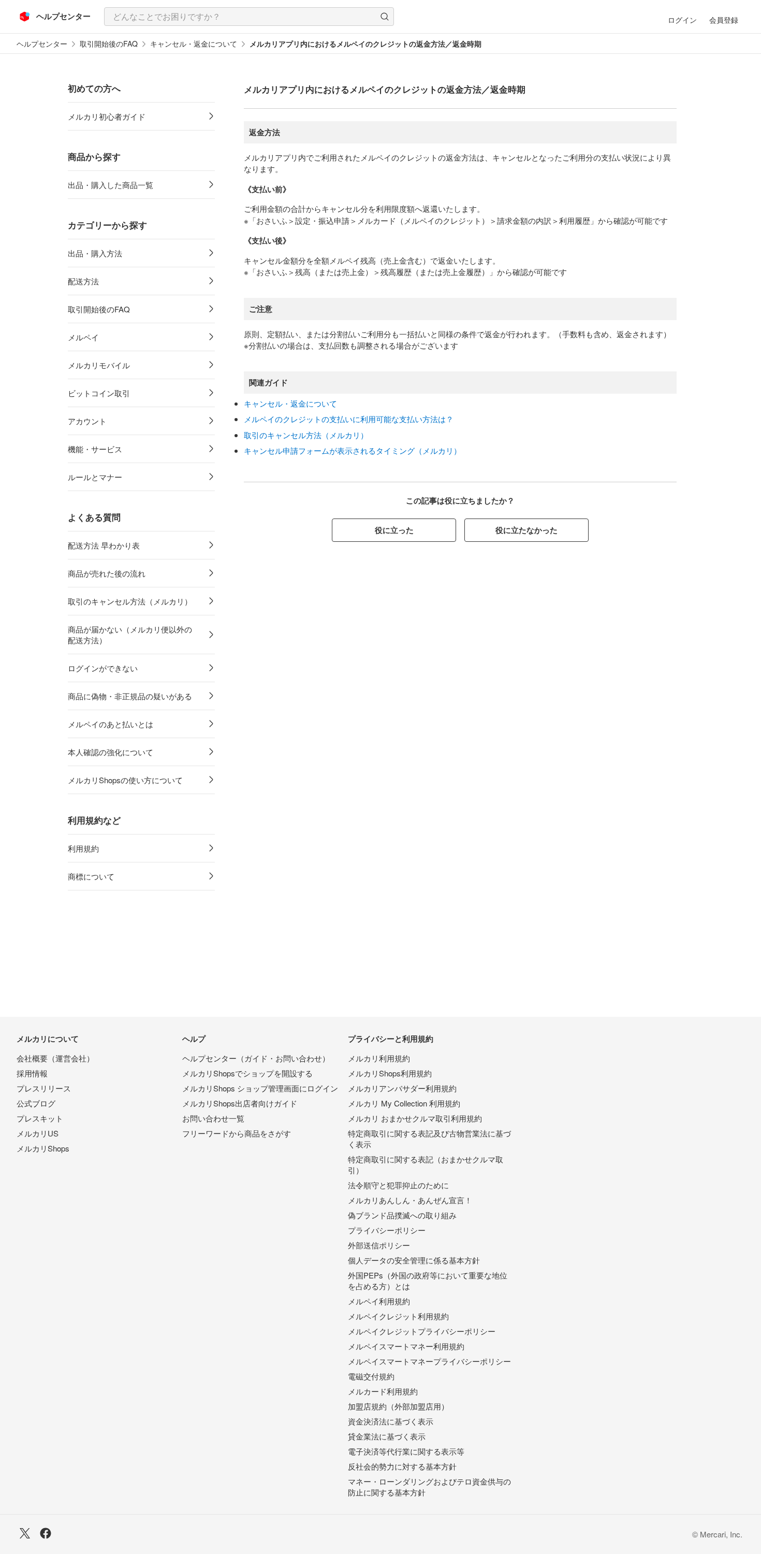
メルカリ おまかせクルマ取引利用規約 (415, 1118)
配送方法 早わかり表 (104, 545)
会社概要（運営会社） (55, 1058)
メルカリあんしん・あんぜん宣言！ (410, 1200)
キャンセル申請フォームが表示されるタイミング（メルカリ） (352, 450)
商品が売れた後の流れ (106, 573)
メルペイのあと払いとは (110, 723)
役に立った (394, 530)
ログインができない (103, 668)
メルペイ (83, 337)
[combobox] (249, 16)
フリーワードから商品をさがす (236, 1133)
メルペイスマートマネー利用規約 (406, 1346)
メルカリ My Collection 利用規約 (404, 1103)
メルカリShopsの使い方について (125, 779)
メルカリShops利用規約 (390, 1073)
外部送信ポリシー (379, 1245)
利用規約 (83, 848)
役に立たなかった (526, 530)
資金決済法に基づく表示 (390, 1421)
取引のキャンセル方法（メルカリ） (130, 601)
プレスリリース (44, 1088)
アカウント (87, 420)
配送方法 (83, 281)
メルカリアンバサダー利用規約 (402, 1088)
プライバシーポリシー (387, 1230)
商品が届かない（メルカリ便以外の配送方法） (130, 634)
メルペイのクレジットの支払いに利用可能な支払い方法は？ (348, 418)
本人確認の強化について (110, 751)
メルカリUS (37, 1133)
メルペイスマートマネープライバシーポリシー (429, 1361)
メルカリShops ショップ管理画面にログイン (260, 1088)
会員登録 (723, 20)
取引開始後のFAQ (109, 44)
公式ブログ (36, 1103)
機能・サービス (95, 448)
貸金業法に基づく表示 (387, 1436)
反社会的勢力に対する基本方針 (402, 1466)
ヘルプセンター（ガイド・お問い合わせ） (256, 1058)
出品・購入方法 (95, 253)
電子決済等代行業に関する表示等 (406, 1451)
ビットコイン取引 (99, 392)
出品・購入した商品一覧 (110, 184)
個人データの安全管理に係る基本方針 (414, 1260)
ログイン (682, 20)
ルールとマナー (95, 476)
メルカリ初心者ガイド (106, 116)
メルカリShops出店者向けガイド (239, 1103)
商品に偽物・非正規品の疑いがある (130, 695)
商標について (91, 876)
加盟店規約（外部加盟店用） (398, 1406)
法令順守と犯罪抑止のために (398, 1184)
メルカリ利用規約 (379, 1058)
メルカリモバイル (99, 364)
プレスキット (40, 1118)
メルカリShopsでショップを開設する (247, 1073)
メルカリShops (43, 1148)
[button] (384, 16)
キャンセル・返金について (193, 44)
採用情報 (32, 1073)
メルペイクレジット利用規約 (398, 1316)
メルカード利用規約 (383, 1391)
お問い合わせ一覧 (213, 1118)
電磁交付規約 (371, 1376)
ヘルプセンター (42, 44)
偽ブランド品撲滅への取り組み (402, 1215)
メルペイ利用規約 (379, 1301)
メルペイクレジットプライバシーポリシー (421, 1331)
